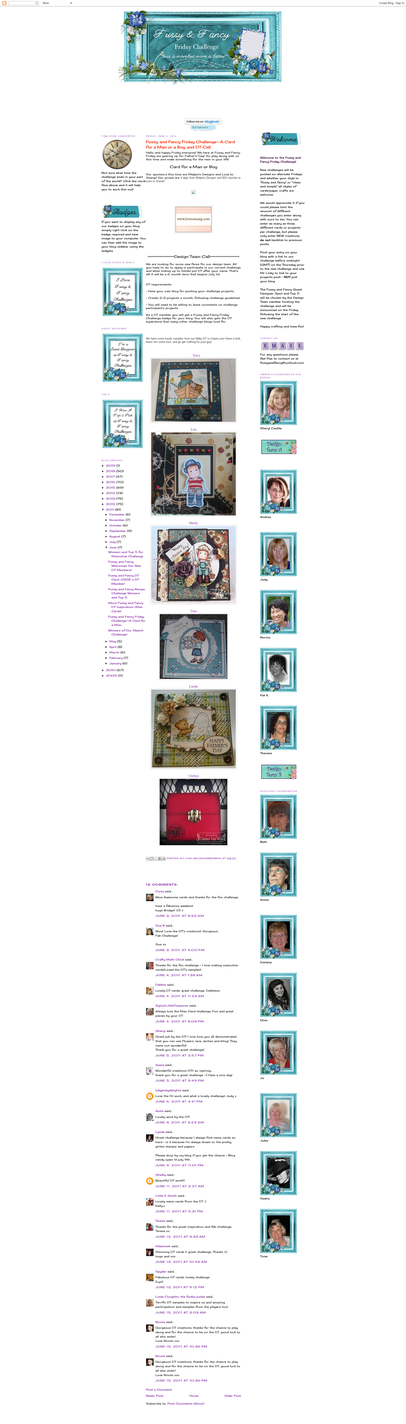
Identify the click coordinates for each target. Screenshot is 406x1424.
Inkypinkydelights (168, 1090)
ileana (159, 1065)
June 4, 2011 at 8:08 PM (179, 1021)
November (117, 520)
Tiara (193, 611)
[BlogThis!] (152, 859)
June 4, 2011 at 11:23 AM (179, 996)
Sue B (160, 925)
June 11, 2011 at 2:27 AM (179, 1186)
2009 (112, 675)
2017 (111, 476)
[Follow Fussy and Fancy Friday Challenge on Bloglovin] (203, 123)
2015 (111, 487)
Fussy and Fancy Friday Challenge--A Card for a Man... (126, 621)
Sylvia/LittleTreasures (171, 1005)
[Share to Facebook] (160, 859)
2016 (111, 482)
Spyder (160, 1271)
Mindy (193, 523)
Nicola (160, 1322)
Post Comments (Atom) (185, 1403)
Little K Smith (166, 1195)
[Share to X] (156, 859)
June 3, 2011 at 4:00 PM (180, 950)
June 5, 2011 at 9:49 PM (179, 1080)
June (113, 547)
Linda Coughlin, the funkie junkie (180, 1296)
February (116, 658)
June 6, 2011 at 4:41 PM (179, 1101)
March (114, 652)
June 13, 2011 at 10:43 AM (181, 1261)
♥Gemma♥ (162, 1246)
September (118, 531)
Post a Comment (159, 1389)
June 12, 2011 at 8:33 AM (180, 1236)
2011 (110, 509)
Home (193, 1395)
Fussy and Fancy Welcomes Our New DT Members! (124, 566)
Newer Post (154, 1395)
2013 (111, 498)
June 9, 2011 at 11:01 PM (179, 1165)
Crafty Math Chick (169, 959)
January (115, 663)
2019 (111, 465)
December (117, 514)
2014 (111, 493)
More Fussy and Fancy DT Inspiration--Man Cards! (125, 607)
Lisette (193, 686)
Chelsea (193, 776)
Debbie (160, 984)
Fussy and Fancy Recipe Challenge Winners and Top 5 (126, 593)
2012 (111, 504)
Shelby (160, 1174)
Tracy (196, 355)
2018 (111, 471)
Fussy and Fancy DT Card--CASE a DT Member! (123, 579)
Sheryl (160, 1031)
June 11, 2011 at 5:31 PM (179, 1211)
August (115, 536)
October (116, 525)
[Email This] (148, 859)
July (113, 542)
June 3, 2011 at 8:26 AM (179, 915)
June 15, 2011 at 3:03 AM (180, 1312)
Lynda (160, 1132)
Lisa (193, 429)
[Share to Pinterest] (164, 859)
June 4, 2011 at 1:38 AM (179, 975)
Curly (159, 891)
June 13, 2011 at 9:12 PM (179, 1287)
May (113, 641)
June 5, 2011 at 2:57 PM (179, 1055)
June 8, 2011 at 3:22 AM (179, 1122)
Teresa (160, 1220)
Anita (159, 1111)
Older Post (233, 1395)
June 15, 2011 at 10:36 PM (181, 1346)
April (113, 647)
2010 (111, 670)
